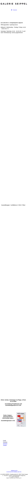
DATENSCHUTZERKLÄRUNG (14, 471)
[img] (14, 3)
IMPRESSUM (14, 470)
